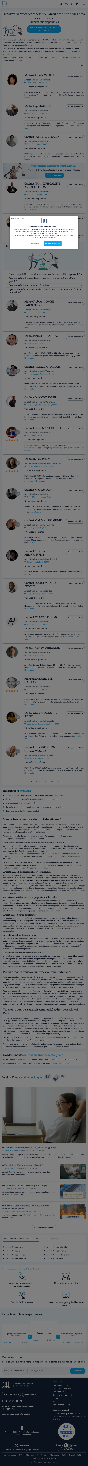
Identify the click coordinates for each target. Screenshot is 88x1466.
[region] (44, 232)
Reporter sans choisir (17, 218)
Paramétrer (35, 243)
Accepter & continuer (52, 243)
